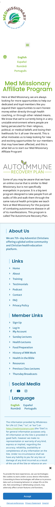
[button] (50, 468)
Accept (27, 496)
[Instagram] (26, 391)
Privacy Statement (33, 503)
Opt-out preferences (15, 503)
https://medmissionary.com (20, 428)
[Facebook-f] (11, 391)
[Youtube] (18, 391)
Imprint (45, 503)
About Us (19, 231)
